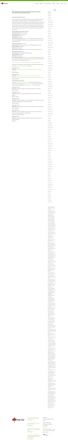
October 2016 (50, 187)
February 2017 (50, 180)
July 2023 (49, 72)
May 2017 (49, 175)
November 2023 (50, 65)
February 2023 (50, 81)
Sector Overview (48, 3)
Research (53, 3)
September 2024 (50, 47)
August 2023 (50, 70)
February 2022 (50, 95)
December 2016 (50, 184)
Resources (57, 3)
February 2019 (50, 139)
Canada (44, 430)
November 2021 (50, 97)
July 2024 (49, 51)
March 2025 (49, 36)
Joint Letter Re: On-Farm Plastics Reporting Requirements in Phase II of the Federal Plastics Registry (33, 429)
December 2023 (50, 63)
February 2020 (50, 123)
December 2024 (50, 42)
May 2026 (49, 15)
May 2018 (49, 155)
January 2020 (50, 125)
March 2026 (49, 19)
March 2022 (49, 93)
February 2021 (50, 106)
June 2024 (49, 52)
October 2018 (50, 146)
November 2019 (50, 127)
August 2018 (50, 150)
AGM (44, 3)
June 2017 (49, 173)
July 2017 (49, 171)
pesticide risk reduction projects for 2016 (22, 82)
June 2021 (49, 100)
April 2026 (49, 17)
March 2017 (49, 178)
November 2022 (50, 86)
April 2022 (49, 91)
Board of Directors (51, 0)
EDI (56, 0)
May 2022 (49, 90)
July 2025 (49, 29)
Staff (47, 0)
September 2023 (50, 68)
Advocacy (37, 3)
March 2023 (49, 79)
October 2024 (50, 45)
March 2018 (49, 159)
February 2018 (50, 161)
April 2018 (49, 157)
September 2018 (50, 148)
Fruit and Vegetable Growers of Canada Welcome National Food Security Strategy (33, 418)
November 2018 (50, 145)
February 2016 (50, 201)
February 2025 (50, 38)
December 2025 (50, 22)
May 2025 (49, 33)
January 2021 (50, 107)
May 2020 (49, 118)
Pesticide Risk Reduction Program (29, 85)
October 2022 (50, 88)
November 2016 (50, 185)
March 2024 (49, 58)
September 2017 (50, 168)
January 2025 (50, 40)
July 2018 (49, 152)
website (46, 430)
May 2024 (49, 54)
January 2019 (50, 141)
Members (41, 3)
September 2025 (50, 26)
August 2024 (50, 49)
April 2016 (49, 198)
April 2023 (49, 77)
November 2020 (50, 111)
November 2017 (50, 166)
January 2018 (50, 162)
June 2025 (49, 31)
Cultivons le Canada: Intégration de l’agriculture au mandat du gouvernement (51, 266)
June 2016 (49, 194)
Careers (54, 0)
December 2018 (50, 143)
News (65, 3)
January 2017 (50, 182)
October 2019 (50, 129)
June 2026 (49, 13)
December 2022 (50, 84)
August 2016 (50, 191)
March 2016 (49, 200)
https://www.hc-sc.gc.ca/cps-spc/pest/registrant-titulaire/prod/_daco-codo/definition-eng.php (26, 62)
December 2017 (50, 164)
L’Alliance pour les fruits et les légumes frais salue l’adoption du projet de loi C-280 (52, 337)
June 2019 (49, 132)
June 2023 (49, 74)
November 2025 (50, 24)
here (39, 85)
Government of (53, 429)
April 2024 (49, 56)
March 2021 (49, 104)
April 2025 (49, 35)
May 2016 (49, 196)
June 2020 (49, 116)
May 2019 (49, 134)
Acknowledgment (59, 0)
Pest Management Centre (28, 83)
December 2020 (50, 109)
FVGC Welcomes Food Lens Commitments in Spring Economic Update (33, 423)
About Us (45, 0)
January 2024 (50, 61)
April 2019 (49, 136)
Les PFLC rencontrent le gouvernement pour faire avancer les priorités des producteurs (52, 273)
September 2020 (50, 113)
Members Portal (64, 0)
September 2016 (50, 189)
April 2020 (49, 120)
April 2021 (49, 102)
